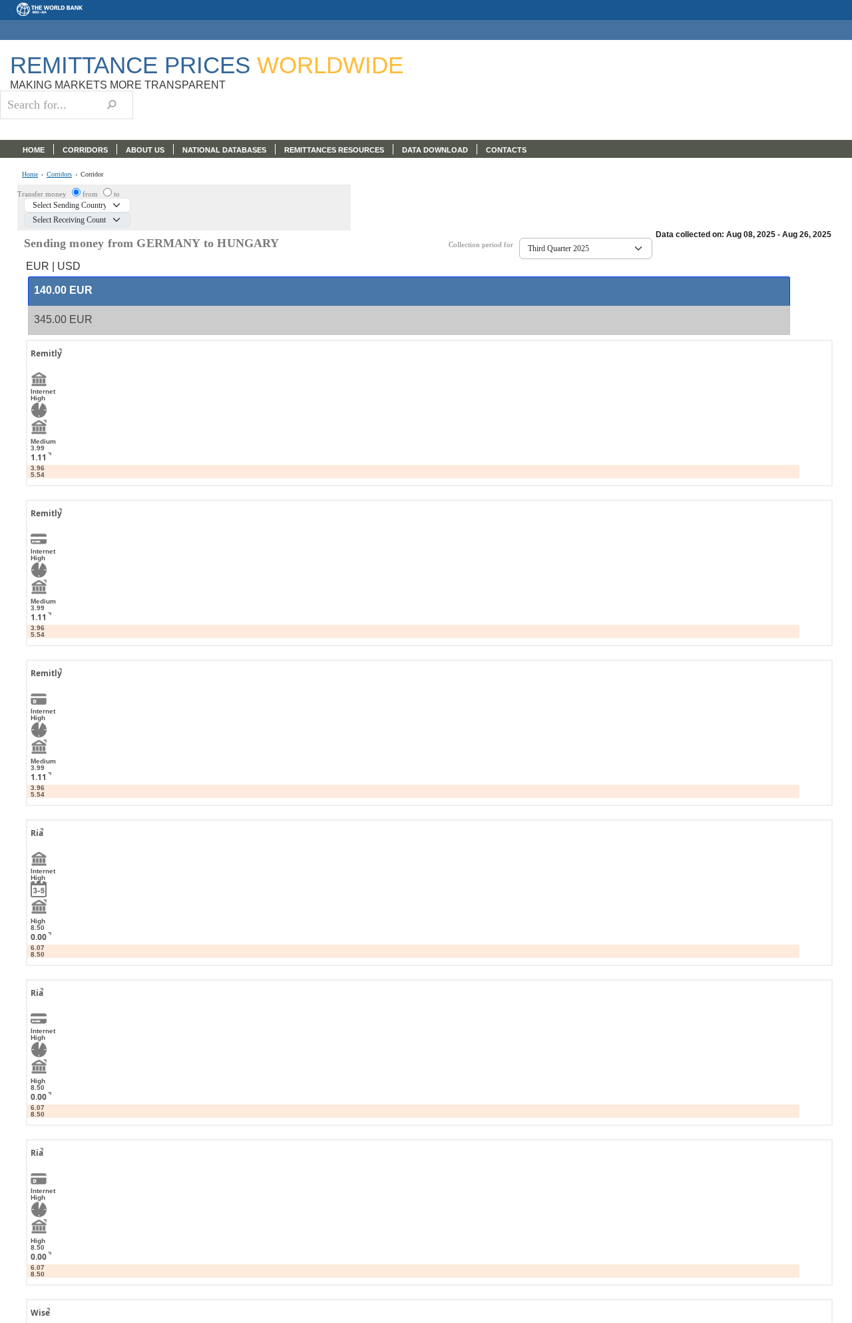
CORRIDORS (85, 150)
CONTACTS (506, 150)
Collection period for (484, 244)
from (91, 194)
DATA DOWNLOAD (435, 150)
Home (30, 174)
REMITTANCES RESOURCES (334, 150)
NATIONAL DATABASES (224, 150)
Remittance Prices (206, 65)
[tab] (409, 291)
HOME (34, 150)
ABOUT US (145, 150)
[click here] (50, 365)
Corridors (59, 174)
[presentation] (63, 291)
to (117, 194)
